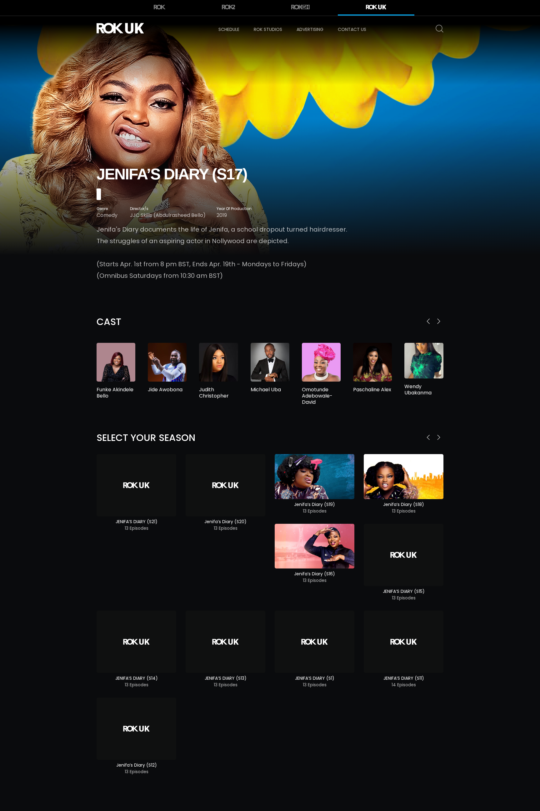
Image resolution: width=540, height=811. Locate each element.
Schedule (228, 29)
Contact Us (352, 29)
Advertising (310, 29)
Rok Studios (268, 29)
